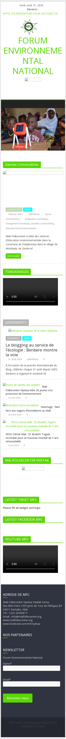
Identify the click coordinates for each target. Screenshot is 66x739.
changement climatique (18, 223)
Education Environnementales (21, 228)
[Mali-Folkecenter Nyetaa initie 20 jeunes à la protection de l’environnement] (21, 385)
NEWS (28, 209)
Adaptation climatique (36, 219)
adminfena (34, 214)
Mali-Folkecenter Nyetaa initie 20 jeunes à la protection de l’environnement (29, 390)
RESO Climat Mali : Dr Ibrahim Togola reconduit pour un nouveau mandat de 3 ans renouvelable (32, 437)
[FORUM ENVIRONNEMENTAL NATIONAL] (6, 104)
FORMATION (14, 209)
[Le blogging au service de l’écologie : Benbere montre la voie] (32, 330)
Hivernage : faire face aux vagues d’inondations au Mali (33, 408)
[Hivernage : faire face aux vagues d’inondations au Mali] (21, 405)
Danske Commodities (42, 223)
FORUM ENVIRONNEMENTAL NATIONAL (32, 55)
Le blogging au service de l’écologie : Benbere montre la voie (31, 349)
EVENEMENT (14, 338)
